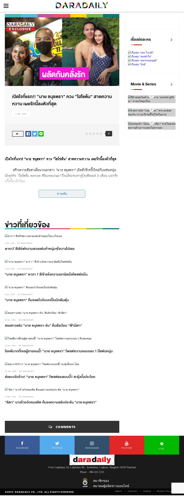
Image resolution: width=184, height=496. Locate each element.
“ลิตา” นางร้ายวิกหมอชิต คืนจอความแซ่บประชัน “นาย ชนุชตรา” (50, 402)
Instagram (92, 448)
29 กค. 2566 (10, 320)
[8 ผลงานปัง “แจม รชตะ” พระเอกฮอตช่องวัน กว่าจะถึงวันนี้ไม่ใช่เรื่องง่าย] (151, 109)
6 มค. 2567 (10, 294)
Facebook (22, 448)
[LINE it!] (41, 133)
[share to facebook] (28, 133)
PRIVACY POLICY (165, 491)
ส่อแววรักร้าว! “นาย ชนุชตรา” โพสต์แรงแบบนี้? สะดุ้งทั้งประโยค (50, 377)
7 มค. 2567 (10, 269)
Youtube (126, 448)
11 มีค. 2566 (10, 397)
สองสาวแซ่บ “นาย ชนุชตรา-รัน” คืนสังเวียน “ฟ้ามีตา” (43, 325)
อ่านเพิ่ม (62, 193)
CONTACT (133, 491)
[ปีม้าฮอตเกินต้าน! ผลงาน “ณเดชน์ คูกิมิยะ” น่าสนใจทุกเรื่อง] (151, 95)
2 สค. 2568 (10, 243)
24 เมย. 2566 (10, 371)
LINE (161, 449)
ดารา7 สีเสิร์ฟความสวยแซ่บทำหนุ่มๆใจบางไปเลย (40, 249)
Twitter (57, 448)
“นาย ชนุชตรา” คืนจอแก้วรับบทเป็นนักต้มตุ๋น (37, 300)
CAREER (147, 491)
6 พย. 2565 (21, 114)
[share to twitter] (35, 133)
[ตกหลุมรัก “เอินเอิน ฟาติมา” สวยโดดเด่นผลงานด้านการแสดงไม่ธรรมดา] (151, 122)
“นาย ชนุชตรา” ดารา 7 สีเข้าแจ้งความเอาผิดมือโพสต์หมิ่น (46, 274)
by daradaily (25, 243)
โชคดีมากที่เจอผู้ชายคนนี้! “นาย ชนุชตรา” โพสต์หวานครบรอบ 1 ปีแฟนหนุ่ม (59, 351)
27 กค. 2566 (10, 346)
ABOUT (118, 491)
